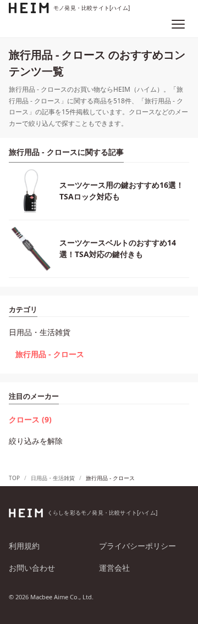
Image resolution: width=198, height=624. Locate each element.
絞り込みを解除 (36, 441)
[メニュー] (178, 24)
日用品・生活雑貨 (39, 332)
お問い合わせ (32, 567)
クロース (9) (30, 419)
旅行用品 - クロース (49, 354)
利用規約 (24, 546)
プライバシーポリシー (137, 546)
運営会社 (114, 567)
